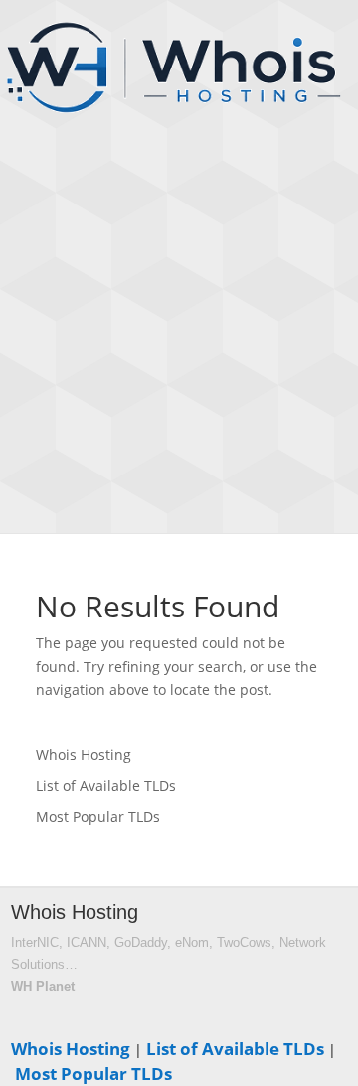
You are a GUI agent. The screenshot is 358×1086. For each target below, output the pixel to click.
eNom (192, 942)
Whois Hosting (83, 755)
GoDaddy (140, 942)
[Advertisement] (179, 342)
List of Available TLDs (106, 785)
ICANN (86, 942)
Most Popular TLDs (98, 816)
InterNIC (35, 942)
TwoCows (244, 942)
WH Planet (43, 986)
